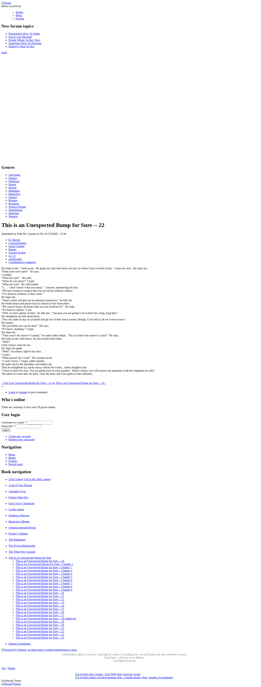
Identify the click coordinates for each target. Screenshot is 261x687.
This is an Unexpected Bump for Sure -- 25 (40, 637)
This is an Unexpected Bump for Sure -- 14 (40, 605)
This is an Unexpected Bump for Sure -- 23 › (81, 383)
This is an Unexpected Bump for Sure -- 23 (40, 634)
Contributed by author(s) (22, 262)
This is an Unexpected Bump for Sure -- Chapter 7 (44, 583)
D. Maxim (14, 239)
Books (12, 457)
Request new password (21, 439)
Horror (12, 184)
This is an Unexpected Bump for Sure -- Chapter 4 (44, 573)
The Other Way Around (22, 551)
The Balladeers (17, 539)
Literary (13, 197)
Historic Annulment (20, 643)
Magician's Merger (19, 521)
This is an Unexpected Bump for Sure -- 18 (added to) (46, 618)
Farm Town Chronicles (21, 503)
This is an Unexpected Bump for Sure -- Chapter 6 (44, 580)
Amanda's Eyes (17, 491)
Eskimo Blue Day (19, 497)
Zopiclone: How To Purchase (25, 43)
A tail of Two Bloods (20, 485)
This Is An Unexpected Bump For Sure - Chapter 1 (44, 564)
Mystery (13, 200)
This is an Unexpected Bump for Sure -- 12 (40, 599)
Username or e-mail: (13, 422)
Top (3, 668)
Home (11, 668)
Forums (20, 18)
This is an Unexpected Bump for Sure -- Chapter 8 (44, 586)
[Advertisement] (124, 107)
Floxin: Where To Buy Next (24, 40)
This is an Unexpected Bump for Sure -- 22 (40, 631)
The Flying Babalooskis (22, 545)
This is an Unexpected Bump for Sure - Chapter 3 (43, 567)
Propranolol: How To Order (24, 33)
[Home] (6, 2)
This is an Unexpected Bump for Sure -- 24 (40, 560)
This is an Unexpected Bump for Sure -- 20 (40, 624)
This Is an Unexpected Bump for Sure (30, 557)
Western (13, 216)
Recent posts (16, 464)
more (4, 52)
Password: (8, 426)
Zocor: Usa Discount (20, 36)
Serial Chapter (17, 246)
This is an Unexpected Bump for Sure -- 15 (40, 608)
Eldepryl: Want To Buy (22, 46)
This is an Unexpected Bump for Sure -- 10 (40, 592)
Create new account (20, 436)
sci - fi (12, 255)
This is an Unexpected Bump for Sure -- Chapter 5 (44, 576)
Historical (14, 181)
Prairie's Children (18, 533)
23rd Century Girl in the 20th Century (30, 479)
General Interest (17, 243)
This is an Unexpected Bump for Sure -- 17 (40, 615)
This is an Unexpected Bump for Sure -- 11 (40, 596)
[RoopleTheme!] (11, 683)
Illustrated (14, 190)
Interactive (14, 194)
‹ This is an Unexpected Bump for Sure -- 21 (26, 383)
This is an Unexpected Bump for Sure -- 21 (40, 628)
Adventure (14, 174)
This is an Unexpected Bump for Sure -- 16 (40, 612)
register (23, 392)
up (53, 383)
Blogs (19, 15)
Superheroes (15, 210)
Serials (19, 12)
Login (12, 392)
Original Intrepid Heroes (22, 527)
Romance (14, 203)
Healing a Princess (19, 515)
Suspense (14, 213)
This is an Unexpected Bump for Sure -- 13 (40, 602)
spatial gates (15, 259)
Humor (13, 187)
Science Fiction (17, 206)
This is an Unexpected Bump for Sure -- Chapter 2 (44, 570)
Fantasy (13, 178)
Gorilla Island (16, 509)
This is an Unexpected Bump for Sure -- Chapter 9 (44, 589)
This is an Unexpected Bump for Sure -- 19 (40, 621)
